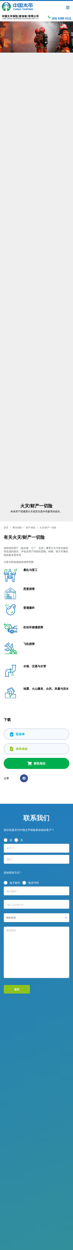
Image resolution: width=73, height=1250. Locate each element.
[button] (24, 778)
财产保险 (30, 527)
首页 (6, 527)
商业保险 (17, 527)
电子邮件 (15, 882)
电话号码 (33, 882)
